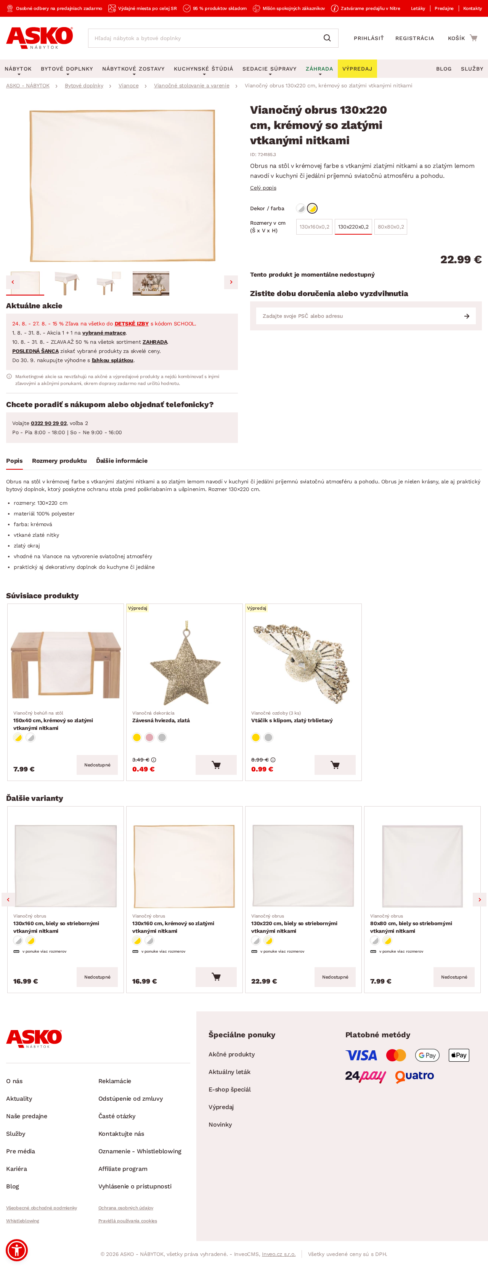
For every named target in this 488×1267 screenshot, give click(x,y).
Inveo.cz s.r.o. (278, 1254)
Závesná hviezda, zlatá (161, 716)
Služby (472, 69)
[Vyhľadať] (329, 38)
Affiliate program (123, 1168)
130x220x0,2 (353, 227)
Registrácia (414, 38)
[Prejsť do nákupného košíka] (462, 38)
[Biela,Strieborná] (300, 208)
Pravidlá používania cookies (127, 1221)
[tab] (14, 462)
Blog (444, 69)
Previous (8, 899)
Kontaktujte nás (121, 1133)
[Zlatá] (136, 737)
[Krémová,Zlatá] (312, 208)
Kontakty (472, 8)
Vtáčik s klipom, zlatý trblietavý (292, 716)
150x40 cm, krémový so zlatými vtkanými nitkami (53, 720)
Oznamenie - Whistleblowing (140, 1151)
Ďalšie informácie (122, 460)
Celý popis (263, 188)
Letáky (418, 8)
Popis (14, 460)
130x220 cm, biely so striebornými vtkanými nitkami (294, 923)
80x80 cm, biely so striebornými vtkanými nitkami (411, 923)
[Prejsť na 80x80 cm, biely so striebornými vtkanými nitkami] (422, 866)
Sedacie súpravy (269, 69)
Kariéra (16, 1168)
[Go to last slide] (13, 282)
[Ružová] (149, 737)
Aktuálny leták (229, 1071)
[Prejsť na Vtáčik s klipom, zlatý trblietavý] (303, 664)
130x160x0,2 (314, 227)
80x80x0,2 (391, 227)
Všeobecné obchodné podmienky (41, 1208)
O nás (14, 1081)
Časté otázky (116, 1116)
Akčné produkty (232, 1054)
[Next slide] (231, 282)
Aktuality (19, 1098)
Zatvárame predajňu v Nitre (370, 8)
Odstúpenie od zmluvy (130, 1098)
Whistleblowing (22, 1221)
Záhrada (319, 69)
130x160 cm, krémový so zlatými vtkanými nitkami (173, 923)
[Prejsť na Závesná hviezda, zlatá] (184, 664)
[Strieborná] (162, 737)
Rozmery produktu (59, 460)
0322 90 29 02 (49, 423)
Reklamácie (115, 1081)
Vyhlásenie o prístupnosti (135, 1186)
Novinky (220, 1124)
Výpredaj (221, 1107)
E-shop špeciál (230, 1089)
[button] (25, 283)
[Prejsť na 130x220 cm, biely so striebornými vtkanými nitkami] (303, 866)
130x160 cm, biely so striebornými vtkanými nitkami (56, 923)
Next (479, 899)
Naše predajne (26, 1116)
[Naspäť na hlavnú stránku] (39, 38)
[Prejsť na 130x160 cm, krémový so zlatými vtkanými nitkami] (184, 866)
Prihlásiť (369, 38)
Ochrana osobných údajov (125, 1208)
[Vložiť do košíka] (216, 765)
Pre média (20, 1151)
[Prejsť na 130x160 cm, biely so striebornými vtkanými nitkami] (66, 866)
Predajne (444, 8)
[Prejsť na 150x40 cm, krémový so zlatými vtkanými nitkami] (66, 664)
